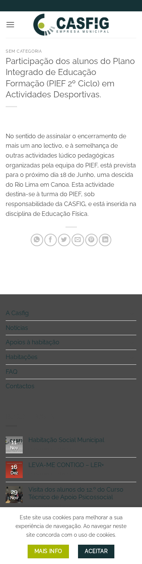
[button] (10, 24)
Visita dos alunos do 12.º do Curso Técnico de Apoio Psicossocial (75, 493)
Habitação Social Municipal (66, 440)
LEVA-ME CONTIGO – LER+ (66, 465)
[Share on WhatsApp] (37, 240)
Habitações (21, 357)
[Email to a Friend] (78, 240)
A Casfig (17, 313)
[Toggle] (131, 313)
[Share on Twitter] (64, 240)
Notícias (17, 327)
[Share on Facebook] (50, 240)
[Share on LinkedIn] (105, 240)
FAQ (11, 371)
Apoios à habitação (32, 342)
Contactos (20, 386)
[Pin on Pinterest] (91, 240)
